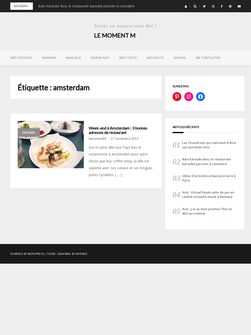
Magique (73, 57)
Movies (180, 57)
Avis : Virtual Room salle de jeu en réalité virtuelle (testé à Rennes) (208, 194)
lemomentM (97, 139)
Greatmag (64, 254)
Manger (49, 57)
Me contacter (208, 57)
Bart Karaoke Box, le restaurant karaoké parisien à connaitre (86, 6)
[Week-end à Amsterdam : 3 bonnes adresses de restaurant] (51, 144)
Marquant (100, 57)
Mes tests (128, 57)
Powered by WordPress (27, 254)
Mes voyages (21, 57)
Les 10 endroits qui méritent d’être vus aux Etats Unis (209, 145)
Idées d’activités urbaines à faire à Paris (209, 178)
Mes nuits (155, 57)
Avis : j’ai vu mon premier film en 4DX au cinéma (207, 211)
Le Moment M (115, 35)
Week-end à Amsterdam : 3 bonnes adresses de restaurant (118, 130)
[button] (186, 6)
